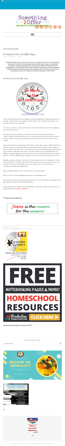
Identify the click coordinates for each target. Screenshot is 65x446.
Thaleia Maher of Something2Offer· (36, 443)
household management (18, 229)
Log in (50, 443)
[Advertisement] (34, 40)
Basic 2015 (11, 227)
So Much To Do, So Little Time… (20, 54)
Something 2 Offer (32, 18)
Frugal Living (16, 227)
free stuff (11, 229)
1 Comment (19, 56)
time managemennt (27, 229)
